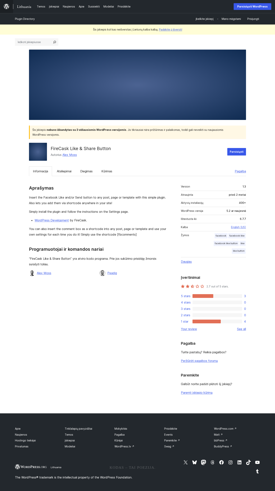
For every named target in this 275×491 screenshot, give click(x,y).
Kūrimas (106, 171)
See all (241, 329)
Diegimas (86, 171)
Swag (169, 446)
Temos (69, 434)
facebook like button (226, 243)
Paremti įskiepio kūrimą (197, 392)
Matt (218, 434)
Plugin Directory (25, 18)
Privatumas (21, 446)
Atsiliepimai (64, 171)
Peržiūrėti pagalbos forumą (199, 361)
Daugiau (186, 261)
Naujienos (21, 434)
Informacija (40, 171)
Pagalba (240, 171)
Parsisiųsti (237, 151)
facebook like (237, 235)
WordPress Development (52, 220)
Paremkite (172, 440)
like (243, 243)
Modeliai (70, 446)
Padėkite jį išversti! (170, 29)
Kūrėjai (118, 440)
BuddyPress (223, 446)
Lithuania (56, 467)
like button (239, 250)
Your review (189, 329)
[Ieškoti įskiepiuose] (54, 42)
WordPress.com (225, 428)
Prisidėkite (170, 428)
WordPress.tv (124, 446)
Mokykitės (120, 428)
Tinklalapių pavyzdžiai (78, 428)
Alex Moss (69, 155)
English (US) (238, 227)
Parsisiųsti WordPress (252, 6)
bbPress (220, 440)
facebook (221, 235)
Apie (18, 428)
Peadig (112, 273)
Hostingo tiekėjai (25, 440)
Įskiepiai (70, 440)
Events (168, 434)
